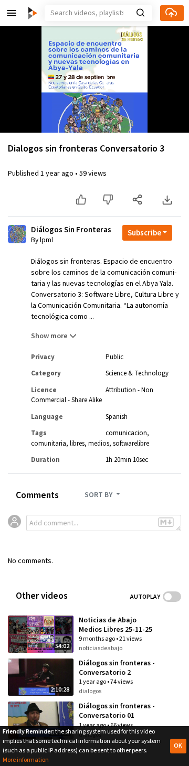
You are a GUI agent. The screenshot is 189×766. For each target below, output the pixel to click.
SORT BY (99, 495)
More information (26, 760)
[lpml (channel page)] (17, 233)
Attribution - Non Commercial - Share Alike (92, 395)
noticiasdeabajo (100, 648)
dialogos (90, 691)
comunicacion (126, 433)
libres (77, 443)
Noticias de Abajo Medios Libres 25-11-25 (115, 625)
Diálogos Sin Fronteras (71, 230)
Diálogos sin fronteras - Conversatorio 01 (117, 711)
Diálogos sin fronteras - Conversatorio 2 (117, 668)
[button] (11, 13)
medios (98, 443)
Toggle (172, 596)
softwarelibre (131, 443)
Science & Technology (137, 373)
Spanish (117, 417)
